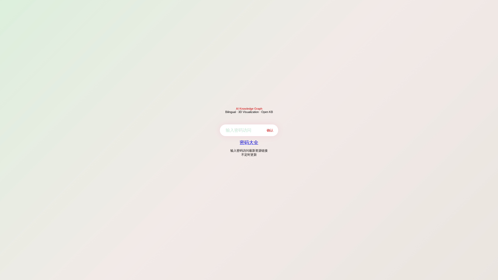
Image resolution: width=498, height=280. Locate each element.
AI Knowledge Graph (249, 108)
